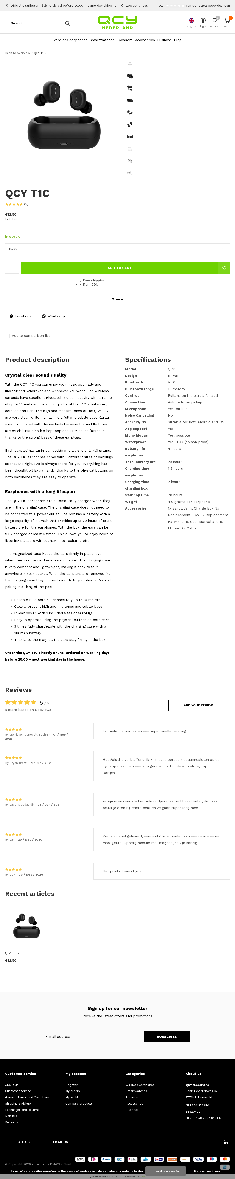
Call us (23, 1142)
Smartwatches (102, 40)
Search (67, 23)
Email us (60, 1142)
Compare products (79, 1103)
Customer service (18, 1091)
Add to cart (120, 268)
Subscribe (167, 1037)
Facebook (23, 316)
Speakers (125, 40)
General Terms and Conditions (27, 1097)
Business (164, 40)
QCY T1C (12, 953)
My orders (72, 1091)
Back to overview (17, 53)
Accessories (145, 40)
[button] (160, 64)
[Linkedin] (226, 1142)
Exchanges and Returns (22, 1110)
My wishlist (73, 1097)
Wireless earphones (70, 40)
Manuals (11, 1116)
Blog (178, 40)
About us (11, 1085)
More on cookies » (207, 1171)
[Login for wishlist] (224, 268)
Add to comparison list (31, 336)
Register (71, 1085)
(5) (26, 204)
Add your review (198, 705)
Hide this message (165, 1171)
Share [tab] (117, 299)
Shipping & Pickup (18, 1103)
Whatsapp (56, 316)
